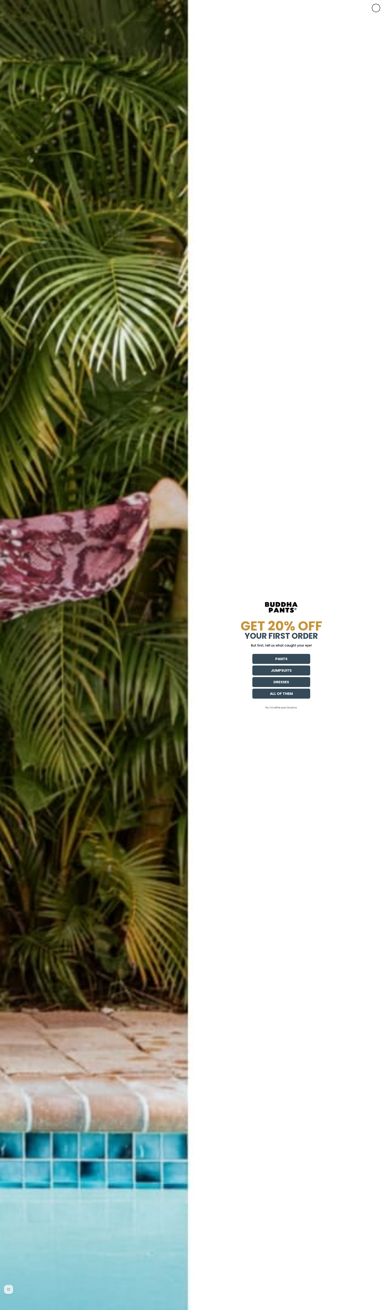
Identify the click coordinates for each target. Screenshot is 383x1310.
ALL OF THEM (281, 693)
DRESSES (281, 681)
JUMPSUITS (281, 670)
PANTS (281, 658)
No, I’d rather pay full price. (281, 707)
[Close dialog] (376, 8)
